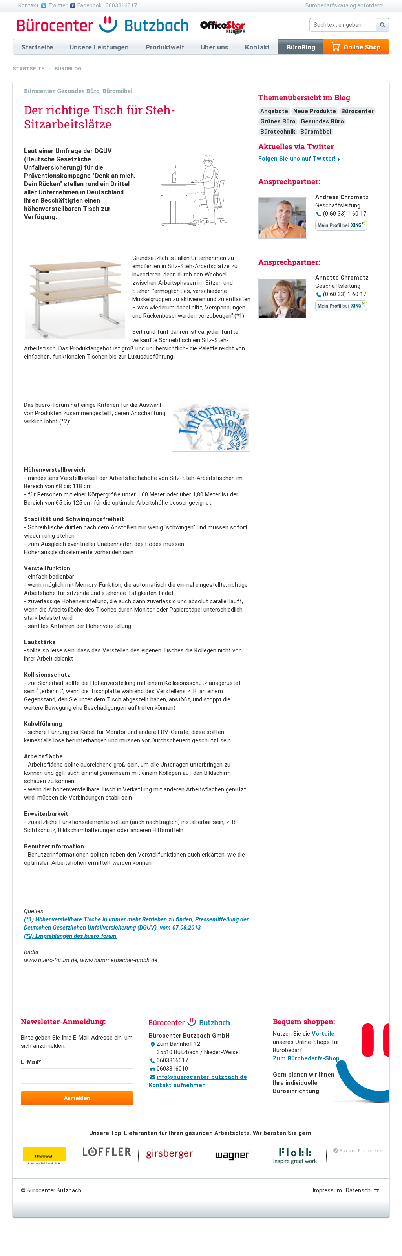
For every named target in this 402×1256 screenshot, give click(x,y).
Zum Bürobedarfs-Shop (306, 1058)
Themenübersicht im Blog (304, 97)
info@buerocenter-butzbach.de (202, 1076)
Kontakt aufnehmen (177, 1085)
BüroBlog (68, 68)
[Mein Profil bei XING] (341, 228)
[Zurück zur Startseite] (103, 25)
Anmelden (77, 1098)
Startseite (28, 68)
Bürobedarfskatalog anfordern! (344, 5)
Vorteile (323, 1033)
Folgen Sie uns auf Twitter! (297, 158)
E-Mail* (31, 1062)
